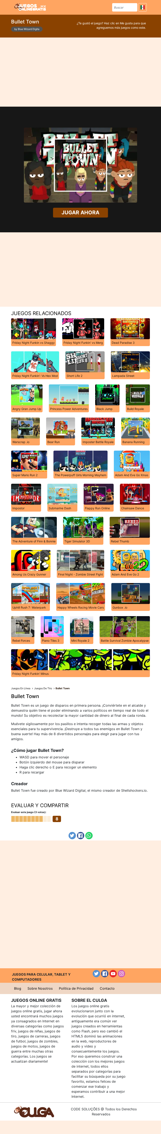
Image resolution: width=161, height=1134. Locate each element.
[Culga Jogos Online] (34, 1111)
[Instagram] (121, 973)
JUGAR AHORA (80, 212)
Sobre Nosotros (40, 988)
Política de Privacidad (76, 988)
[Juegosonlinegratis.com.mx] (30, 7)
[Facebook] (80, 835)
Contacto (107, 988)
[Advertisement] (81, 72)
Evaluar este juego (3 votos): (28, 812)
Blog (17, 988)
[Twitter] (72, 835)
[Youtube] (113, 973)
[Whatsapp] (89, 835)
